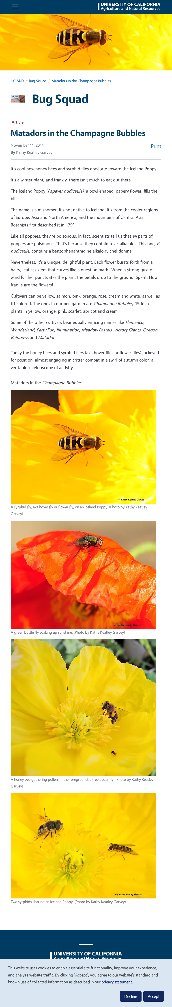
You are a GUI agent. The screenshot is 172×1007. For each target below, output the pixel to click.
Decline (130, 996)
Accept (153, 996)
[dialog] (86, 983)
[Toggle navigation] (15, 7)
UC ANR (17, 80)
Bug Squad (37, 80)
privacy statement (116, 981)
